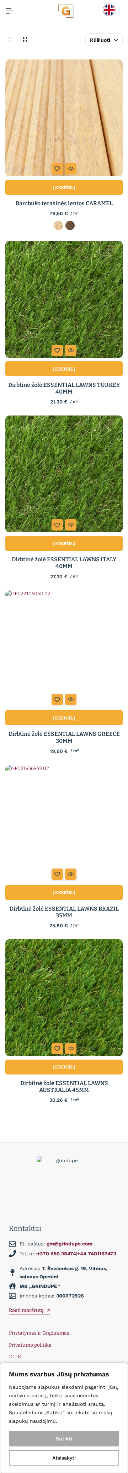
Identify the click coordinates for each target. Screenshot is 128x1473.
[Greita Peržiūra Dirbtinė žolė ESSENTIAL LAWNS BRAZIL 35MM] (70, 874)
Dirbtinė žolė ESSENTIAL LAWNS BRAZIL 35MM (64, 912)
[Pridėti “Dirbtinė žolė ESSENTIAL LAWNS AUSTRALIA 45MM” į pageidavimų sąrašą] (57, 1048)
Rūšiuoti (100, 40)
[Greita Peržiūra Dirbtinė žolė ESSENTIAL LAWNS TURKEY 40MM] (70, 350)
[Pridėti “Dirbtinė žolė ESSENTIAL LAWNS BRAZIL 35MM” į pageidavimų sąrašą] (57, 874)
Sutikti (64, 1439)
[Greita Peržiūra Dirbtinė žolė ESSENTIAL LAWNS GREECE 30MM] (70, 699)
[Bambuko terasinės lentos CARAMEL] (64, 117)
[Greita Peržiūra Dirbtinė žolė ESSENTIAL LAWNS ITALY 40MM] (70, 525)
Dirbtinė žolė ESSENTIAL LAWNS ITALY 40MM (64, 562)
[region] (64, 1418)
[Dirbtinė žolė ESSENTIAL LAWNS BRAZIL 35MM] (64, 823)
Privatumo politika (30, 1345)
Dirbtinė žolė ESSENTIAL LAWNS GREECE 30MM (64, 737)
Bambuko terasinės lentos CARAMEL (64, 203)
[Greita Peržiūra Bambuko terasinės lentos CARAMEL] (70, 168)
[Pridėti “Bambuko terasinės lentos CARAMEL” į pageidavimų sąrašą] (57, 168)
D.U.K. (15, 1357)
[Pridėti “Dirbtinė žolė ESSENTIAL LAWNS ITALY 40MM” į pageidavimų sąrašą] (57, 525)
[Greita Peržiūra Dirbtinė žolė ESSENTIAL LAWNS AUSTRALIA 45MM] (70, 1048)
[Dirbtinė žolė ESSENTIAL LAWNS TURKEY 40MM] (64, 299)
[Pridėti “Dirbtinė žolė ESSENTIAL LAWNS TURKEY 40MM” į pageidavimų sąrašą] (57, 350)
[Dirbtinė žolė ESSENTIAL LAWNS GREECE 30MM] (64, 648)
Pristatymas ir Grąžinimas (39, 1333)
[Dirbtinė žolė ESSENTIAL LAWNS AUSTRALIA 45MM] (64, 997)
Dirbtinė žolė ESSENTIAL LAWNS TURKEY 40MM (64, 388)
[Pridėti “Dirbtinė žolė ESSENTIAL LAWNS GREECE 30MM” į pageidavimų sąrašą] (57, 699)
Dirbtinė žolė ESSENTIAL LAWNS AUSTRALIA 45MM (64, 1086)
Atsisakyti (64, 1458)
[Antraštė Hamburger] (9, 11)
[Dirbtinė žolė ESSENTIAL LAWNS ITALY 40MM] (64, 473)
